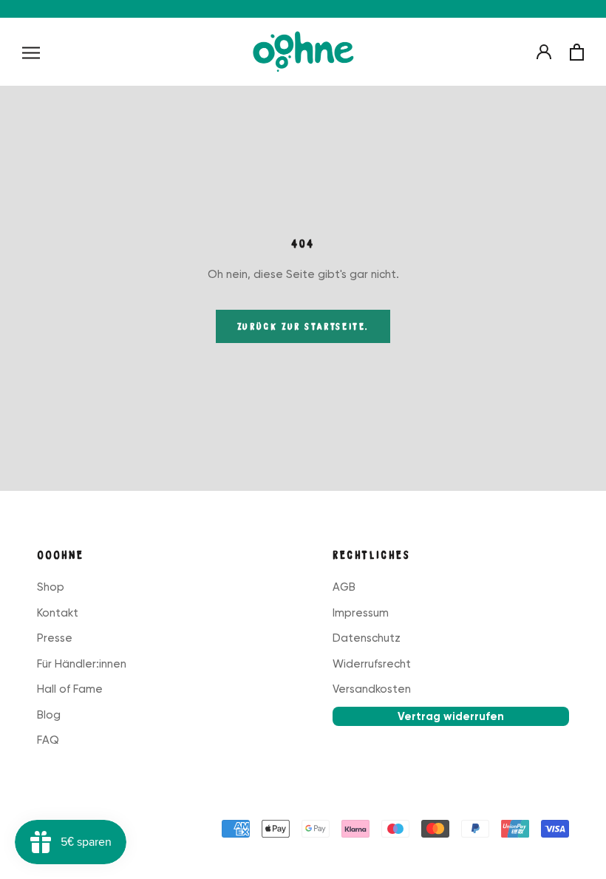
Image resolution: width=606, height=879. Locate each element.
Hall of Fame (70, 689)
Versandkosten (372, 689)
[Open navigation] (31, 52)
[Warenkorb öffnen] (577, 52)
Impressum (361, 613)
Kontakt (57, 613)
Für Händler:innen (81, 664)
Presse (54, 638)
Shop (50, 587)
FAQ (48, 740)
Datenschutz (367, 638)
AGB (344, 587)
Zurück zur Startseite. (303, 326)
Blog (49, 715)
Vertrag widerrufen (451, 716)
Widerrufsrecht (372, 664)
